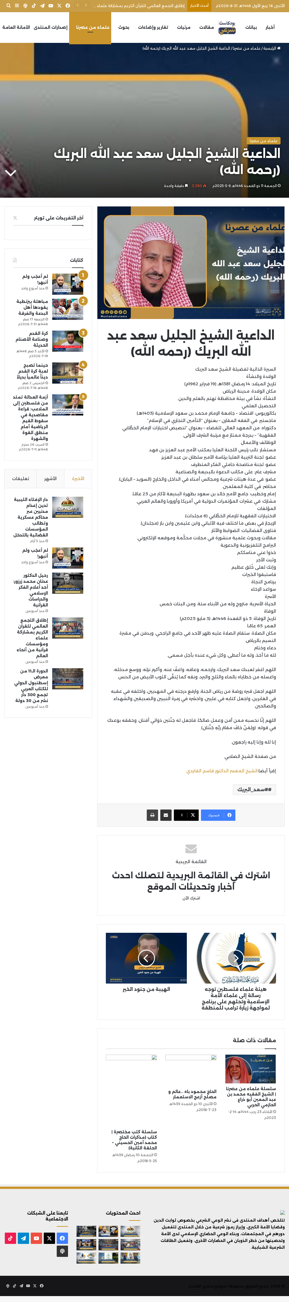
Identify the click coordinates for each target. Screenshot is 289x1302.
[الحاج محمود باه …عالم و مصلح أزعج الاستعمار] (190, 1070)
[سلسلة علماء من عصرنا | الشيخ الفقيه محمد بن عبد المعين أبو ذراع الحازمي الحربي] (250, 1069)
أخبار (270, 27)
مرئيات (184, 27)
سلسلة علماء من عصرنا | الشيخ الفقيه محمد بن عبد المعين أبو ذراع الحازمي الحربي (251, 1096)
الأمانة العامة (16, 27)
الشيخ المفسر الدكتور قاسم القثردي (222, 770)
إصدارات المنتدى (50, 27)
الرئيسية (270, 48)
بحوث (123, 27)
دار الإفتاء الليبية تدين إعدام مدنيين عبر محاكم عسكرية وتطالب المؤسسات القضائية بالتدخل (30, 517)
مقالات (206, 27)
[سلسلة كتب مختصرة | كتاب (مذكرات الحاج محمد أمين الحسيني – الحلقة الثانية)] (131, 1091)
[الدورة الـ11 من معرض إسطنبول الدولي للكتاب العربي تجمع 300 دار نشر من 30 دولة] (67, 678)
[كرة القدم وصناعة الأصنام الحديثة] (67, 341)
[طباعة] (152, 815)
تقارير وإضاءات (153, 27)
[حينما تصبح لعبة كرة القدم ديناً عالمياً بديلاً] (67, 373)
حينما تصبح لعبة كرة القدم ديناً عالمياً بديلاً (32, 371)
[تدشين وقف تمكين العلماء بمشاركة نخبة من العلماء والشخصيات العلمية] (86, 1244)
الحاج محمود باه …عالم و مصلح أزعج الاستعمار (192, 1094)
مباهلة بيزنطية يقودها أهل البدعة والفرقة (32, 307)
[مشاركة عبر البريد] (166, 815)
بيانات (251, 27)
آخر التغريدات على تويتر (58, 218)
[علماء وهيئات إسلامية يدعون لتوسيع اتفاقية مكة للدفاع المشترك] (130, 1258)
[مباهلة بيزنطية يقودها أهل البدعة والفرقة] (67, 309)
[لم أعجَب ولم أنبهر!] (67, 284)
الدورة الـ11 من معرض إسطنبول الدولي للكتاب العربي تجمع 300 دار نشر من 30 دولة (112, 5)
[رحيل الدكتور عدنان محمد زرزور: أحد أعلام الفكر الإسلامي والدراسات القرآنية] (67, 583)
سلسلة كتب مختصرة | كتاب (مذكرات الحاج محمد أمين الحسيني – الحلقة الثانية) (134, 1140)
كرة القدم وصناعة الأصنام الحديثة (32, 339)
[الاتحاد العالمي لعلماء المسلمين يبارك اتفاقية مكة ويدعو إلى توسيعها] (108, 1258)
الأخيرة (78, 478)
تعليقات (20, 478)
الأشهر (50, 478)
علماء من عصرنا (93, 27)
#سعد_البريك (252, 789)
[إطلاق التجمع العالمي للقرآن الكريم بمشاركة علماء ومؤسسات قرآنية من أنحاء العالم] (67, 628)
